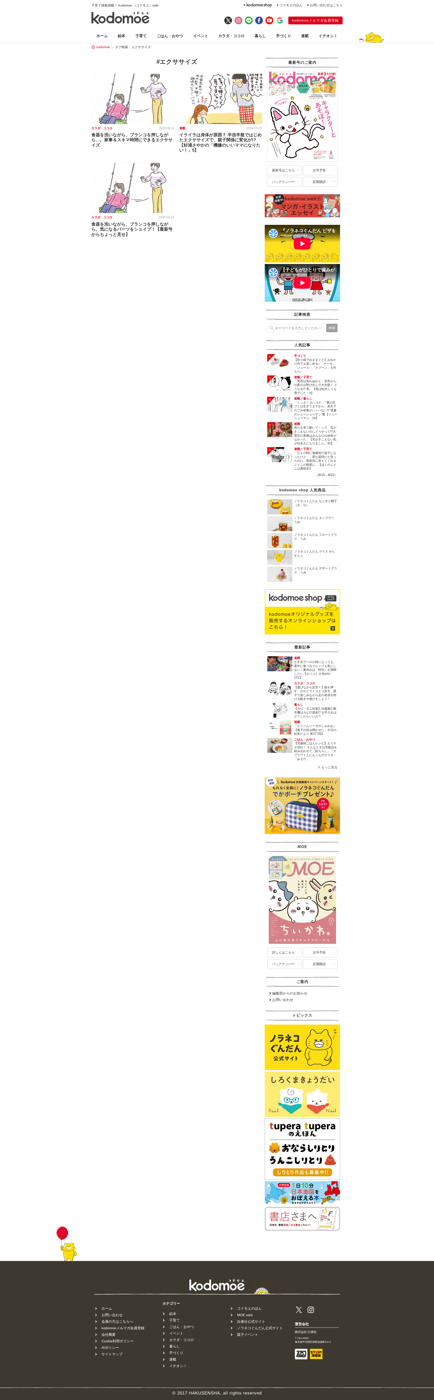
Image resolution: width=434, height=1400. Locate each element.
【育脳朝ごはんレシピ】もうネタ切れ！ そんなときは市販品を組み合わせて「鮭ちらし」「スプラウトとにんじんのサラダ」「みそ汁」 (315, 751)
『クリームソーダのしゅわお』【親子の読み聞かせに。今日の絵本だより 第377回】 (315, 730)
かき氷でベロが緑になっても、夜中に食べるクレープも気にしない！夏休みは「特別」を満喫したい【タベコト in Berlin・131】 (315, 669)
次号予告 (319, 170)
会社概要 (108, 1334)
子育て (141, 36)
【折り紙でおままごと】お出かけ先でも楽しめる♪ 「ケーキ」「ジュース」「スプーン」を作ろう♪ (315, 365)
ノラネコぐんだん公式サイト (260, 1328)
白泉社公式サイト (251, 1321)
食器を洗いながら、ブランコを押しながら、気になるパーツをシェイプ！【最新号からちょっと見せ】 (132, 229)
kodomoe (103, 47)
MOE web (245, 1315)
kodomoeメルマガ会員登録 (315, 20)
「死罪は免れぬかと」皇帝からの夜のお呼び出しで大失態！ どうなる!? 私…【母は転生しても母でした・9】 (315, 387)
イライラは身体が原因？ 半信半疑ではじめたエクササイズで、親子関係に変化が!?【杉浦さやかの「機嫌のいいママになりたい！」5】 (220, 142)
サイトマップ (112, 1354)
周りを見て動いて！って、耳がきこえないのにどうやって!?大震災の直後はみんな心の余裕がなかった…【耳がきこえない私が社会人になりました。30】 (315, 435)
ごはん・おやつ (170, 36)
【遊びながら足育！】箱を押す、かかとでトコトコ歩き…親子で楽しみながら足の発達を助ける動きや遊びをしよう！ (315, 693)
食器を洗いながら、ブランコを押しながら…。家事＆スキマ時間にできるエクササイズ (132, 140)
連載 (305, 36)
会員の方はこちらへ (117, 1321)
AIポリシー (110, 1348)
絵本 (121, 36)
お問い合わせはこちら (326, 5)
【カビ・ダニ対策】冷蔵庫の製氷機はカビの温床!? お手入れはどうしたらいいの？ (315, 712)
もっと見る (329, 767)
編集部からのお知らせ (289, 993)
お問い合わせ (282, 1000)
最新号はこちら (283, 170)
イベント (200, 36)
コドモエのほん (291, 5)
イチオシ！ (328, 36)
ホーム (102, 36)
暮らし (260, 36)
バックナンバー (283, 182)
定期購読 (319, 182)
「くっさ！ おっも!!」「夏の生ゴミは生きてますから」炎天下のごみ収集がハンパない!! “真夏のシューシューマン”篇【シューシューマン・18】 (315, 410)
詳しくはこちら (283, 952)
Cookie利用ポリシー (117, 1341)
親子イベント (247, 1334)
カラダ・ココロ (231, 36)
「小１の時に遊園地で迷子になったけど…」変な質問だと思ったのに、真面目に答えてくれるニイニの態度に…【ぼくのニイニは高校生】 (315, 460)
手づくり (283, 36)
